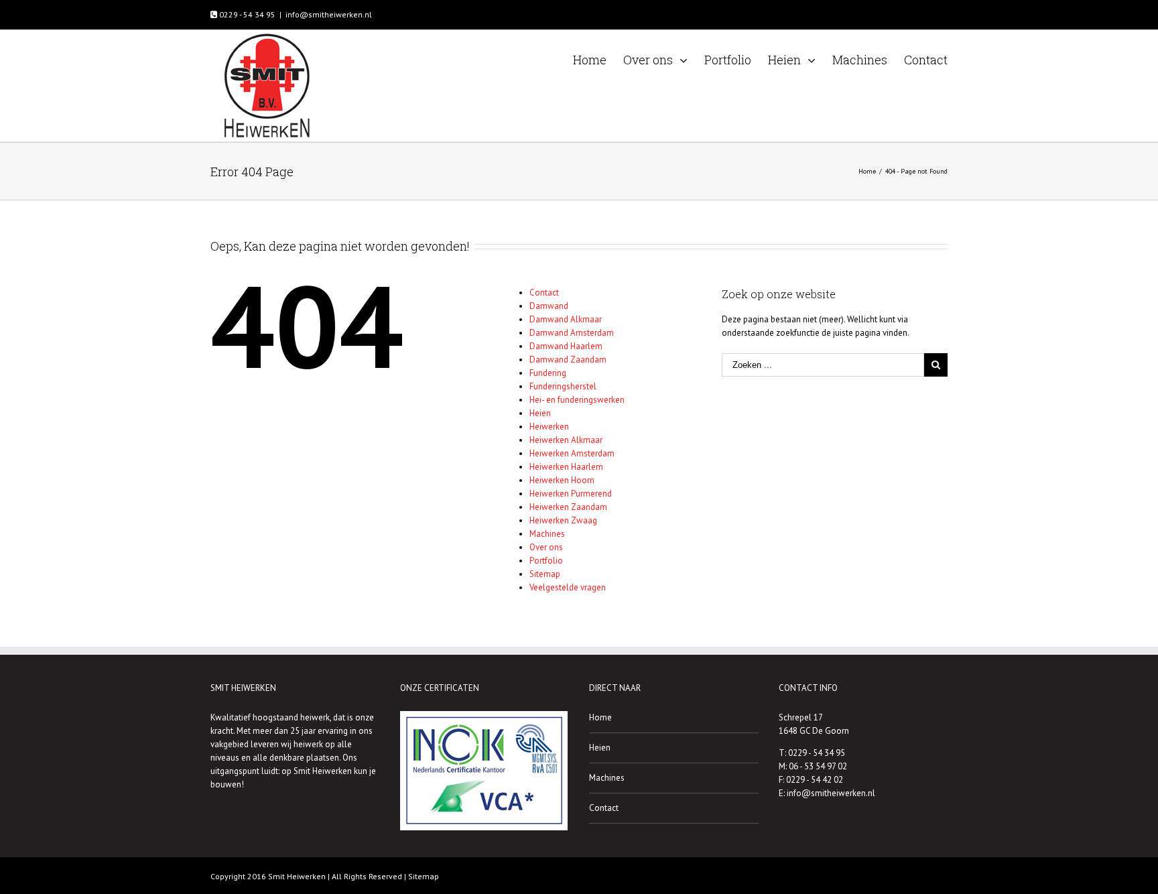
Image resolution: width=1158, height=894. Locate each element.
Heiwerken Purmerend (570, 493)
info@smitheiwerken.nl (328, 14)
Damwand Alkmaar (565, 319)
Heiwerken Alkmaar (565, 440)
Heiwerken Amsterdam (572, 453)
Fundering (547, 373)
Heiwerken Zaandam (568, 507)
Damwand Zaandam (567, 359)
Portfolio (546, 560)
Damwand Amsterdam (571, 332)
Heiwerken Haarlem (566, 466)
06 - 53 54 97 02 (818, 766)
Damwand (548, 306)
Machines (547, 533)
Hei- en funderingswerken (577, 399)
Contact (544, 292)
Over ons (546, 547)
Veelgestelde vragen (567, 587)
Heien (540, 413)
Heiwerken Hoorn (561, 480)
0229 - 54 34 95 (246, 14)
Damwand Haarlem (565, 346)
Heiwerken (549, 426)
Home (600, 717)
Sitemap (544, 574)
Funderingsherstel (562, 386)
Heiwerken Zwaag (563, 520)
